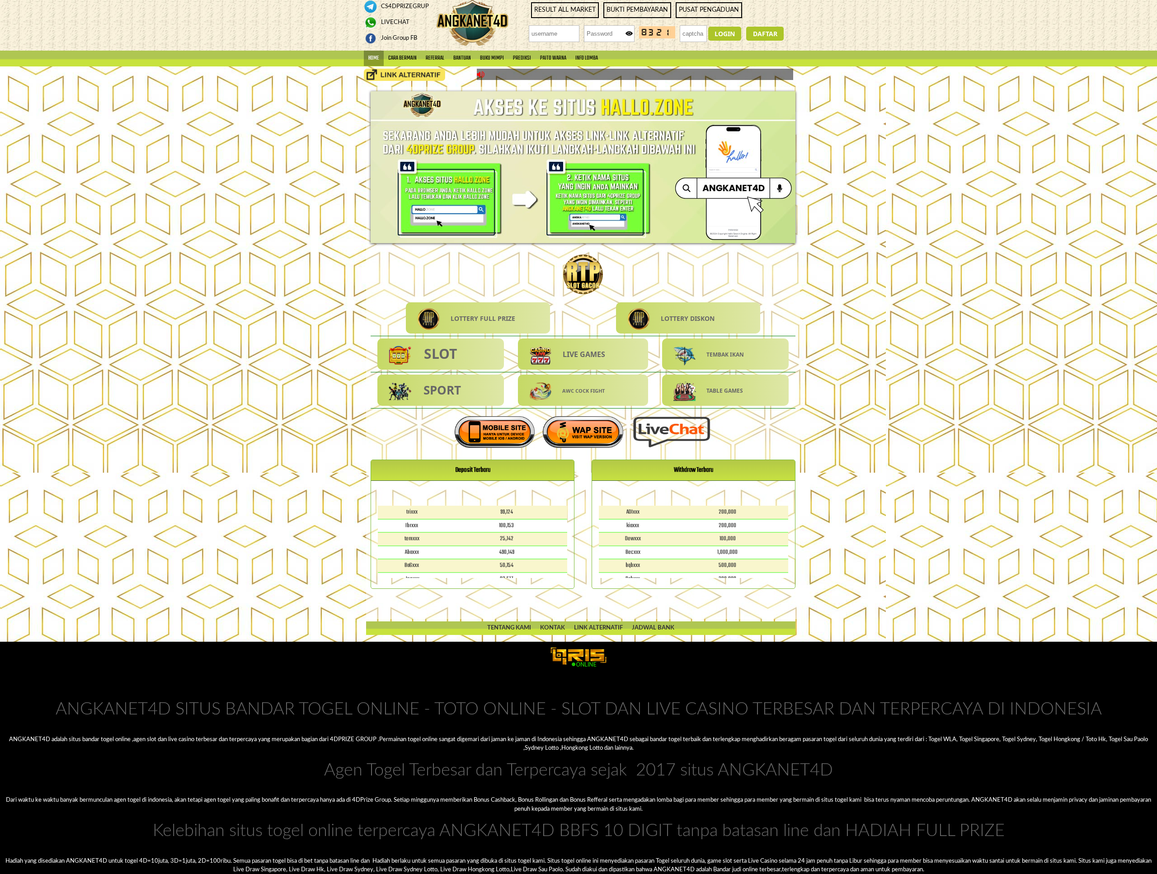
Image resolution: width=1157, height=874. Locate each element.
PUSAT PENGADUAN (709, 10)
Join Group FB (398, 38)
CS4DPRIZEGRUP (404, 6)
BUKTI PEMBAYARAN (637, 10)
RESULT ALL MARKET (565, 10)
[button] (724, 34)
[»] (404, 75)
